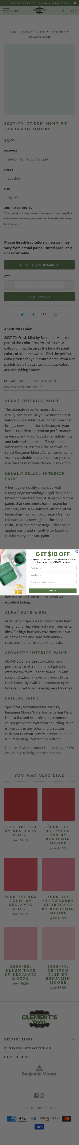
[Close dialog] (77, 551)
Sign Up (52, 590)
